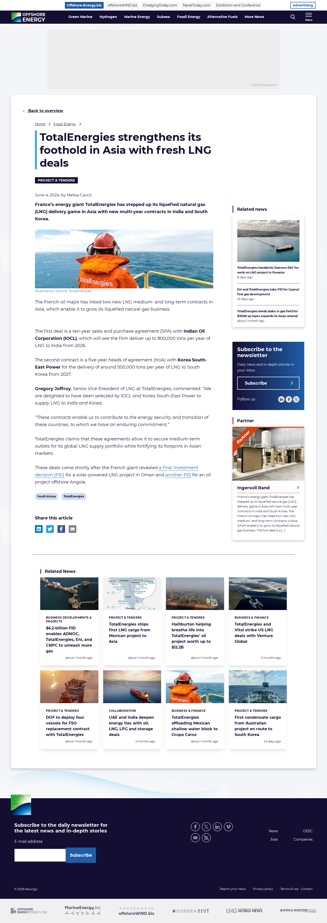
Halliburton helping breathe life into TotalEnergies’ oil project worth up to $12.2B (191, 636)
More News (254, 17)
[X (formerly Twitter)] (206, 826)
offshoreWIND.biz (122, 5)
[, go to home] (28, 17)
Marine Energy (137, 17)
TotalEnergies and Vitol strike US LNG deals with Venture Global (254, 633)
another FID (178, 475)
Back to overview (45, 110)
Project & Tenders (56, 180)
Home (40, 124)
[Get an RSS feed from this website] (206, 837)
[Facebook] (289, 399)
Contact (307, 889)
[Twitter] (296, 399)
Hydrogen (108, 17)
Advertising (303, 5)
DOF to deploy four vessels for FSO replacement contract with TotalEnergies (68, 726)
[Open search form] (293, 17)
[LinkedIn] (281, 399)
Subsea (163, 17)
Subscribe (256, 383)
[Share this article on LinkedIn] (39, 529)
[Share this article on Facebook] (61, 529)
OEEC (308, 831)
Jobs (274, 839)
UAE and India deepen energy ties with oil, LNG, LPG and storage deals (131, 726)
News (273, 831)
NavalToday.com (196, 5)
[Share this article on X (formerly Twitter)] (50, 529)
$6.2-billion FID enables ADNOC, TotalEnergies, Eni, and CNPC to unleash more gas (69, 639)
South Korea (46, 497)
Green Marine (80, 17)
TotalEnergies (73, 497)
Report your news (233, 889)
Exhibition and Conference (238, 5)
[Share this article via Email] (72, 529)
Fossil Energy (188, 17)
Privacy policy (263, 889)
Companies (303, 839)
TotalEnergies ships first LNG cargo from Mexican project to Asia (129, 633)
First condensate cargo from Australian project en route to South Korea (258, 726)
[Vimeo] (228, 826)
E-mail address (28, 841)
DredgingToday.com (160, 5)
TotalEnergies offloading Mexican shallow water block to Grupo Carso (195, 726)
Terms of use (289, 889)
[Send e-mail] (195, 837)
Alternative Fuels (222, 17)
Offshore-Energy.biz (84, 5)
